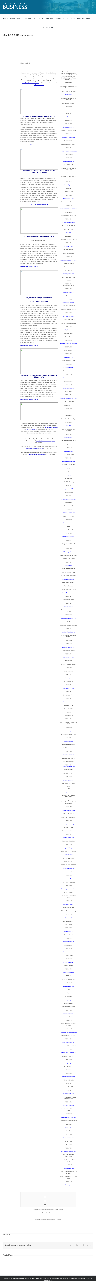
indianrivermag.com (51, 427)
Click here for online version (39, 145)
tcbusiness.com (39, 85)
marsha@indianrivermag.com (45, 441)
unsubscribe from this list (40, 1219)
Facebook (49, 1196)
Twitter (48, 1200)
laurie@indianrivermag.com (34, 448)
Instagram (49, 1204)
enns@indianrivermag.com (30, 83)
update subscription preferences (53, 1219)
